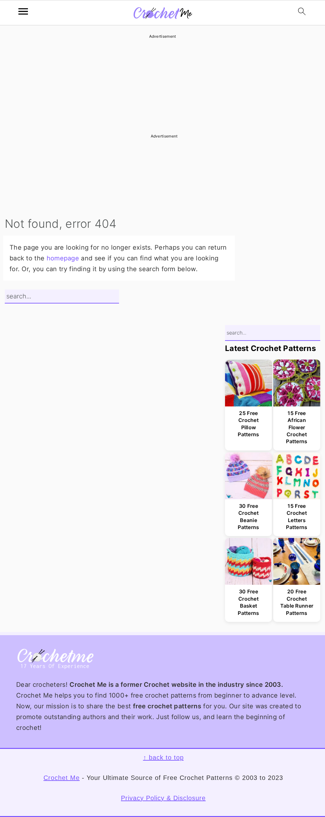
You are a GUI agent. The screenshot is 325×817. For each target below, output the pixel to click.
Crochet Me (61, 777)
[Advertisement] (162, 84)
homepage (63, 258)
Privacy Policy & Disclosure (163, 798)
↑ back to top (163, 757)
